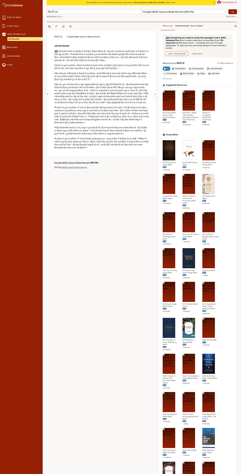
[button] (226, 2)
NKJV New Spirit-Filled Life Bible (170, 451)
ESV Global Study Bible (190, 163)
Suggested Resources (176, 85)
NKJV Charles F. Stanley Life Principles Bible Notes (169, 379)
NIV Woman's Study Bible (188, 341)
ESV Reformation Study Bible (209, 163)
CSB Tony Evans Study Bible (169, 163)
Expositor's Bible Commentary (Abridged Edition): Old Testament (190, 116)
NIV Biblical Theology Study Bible (169, 236)
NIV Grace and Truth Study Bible (190, 271)
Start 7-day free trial (177, 53)
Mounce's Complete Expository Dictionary (206, 116)
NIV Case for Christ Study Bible (190, 235)
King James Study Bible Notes (170, 197)
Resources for (173, 63)
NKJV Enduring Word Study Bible (209, 377)
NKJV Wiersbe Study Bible (208, 451)
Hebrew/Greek (182, 25)
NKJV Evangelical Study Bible (170, 415)
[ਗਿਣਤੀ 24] (47, 94)
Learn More (197, 53)
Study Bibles (172, 134)
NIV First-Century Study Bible (170, 271)
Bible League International (74, 167)
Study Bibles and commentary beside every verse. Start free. (130, 2)
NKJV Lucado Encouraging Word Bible (190, 416)
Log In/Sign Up (229, 2)
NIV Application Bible (208, 197)
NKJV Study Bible (190, 450)
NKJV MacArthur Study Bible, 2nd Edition (209, 416)
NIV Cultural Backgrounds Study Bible (210, 236)
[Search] (232, 11)
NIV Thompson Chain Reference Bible (170, 342)
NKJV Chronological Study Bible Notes (191, 377)
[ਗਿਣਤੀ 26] (156, 94)
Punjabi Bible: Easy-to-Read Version (72, 162)
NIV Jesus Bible (208, 270)
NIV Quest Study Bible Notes (169, 305)
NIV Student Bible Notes (190, 305)
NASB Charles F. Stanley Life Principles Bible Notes (189, 199)
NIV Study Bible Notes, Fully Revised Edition (169, 115)
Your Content (196, 25)
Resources (168, 25)
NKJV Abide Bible (209, 340)
